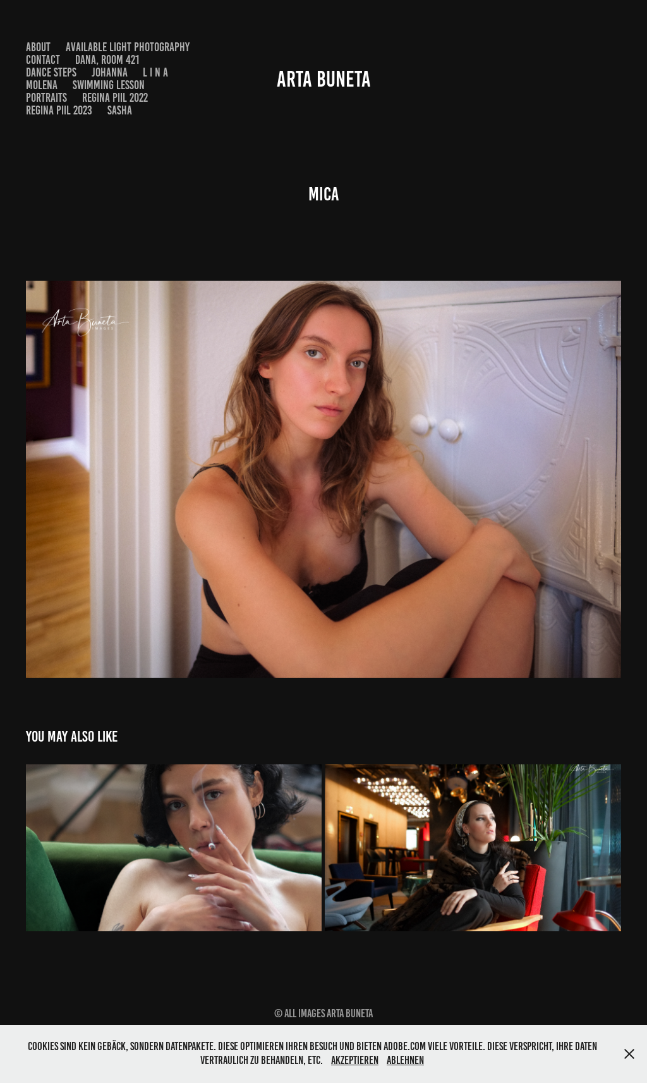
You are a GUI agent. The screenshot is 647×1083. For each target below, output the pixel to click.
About (38, 47)
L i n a (155, 72)
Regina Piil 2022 (115, 97)
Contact (43, 59)
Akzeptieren (354, 1060)
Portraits (46, 97)
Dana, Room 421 (107, 59)
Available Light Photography (128, 47)
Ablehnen (405, 1060)
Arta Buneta (324, 79)
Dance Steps (51, 72)
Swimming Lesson (109, 85)
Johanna (110, 72)
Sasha (119, 110)
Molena (41, 85)
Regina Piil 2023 (59, 110)
